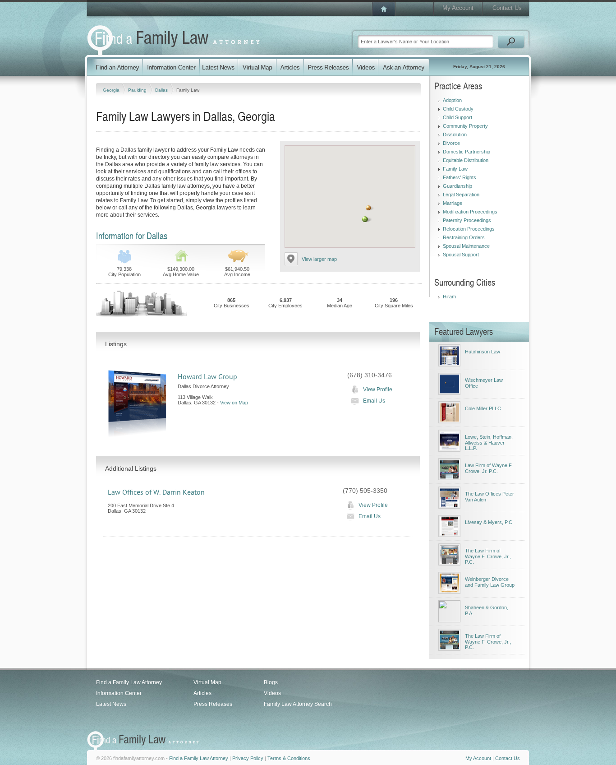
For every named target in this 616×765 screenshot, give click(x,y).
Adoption (452, 100)
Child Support (457, 117)
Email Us (374, 401)
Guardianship (457, 186)
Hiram (449, 296)
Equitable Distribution (465, 160)
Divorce (451, 143)
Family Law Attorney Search (298, 704)
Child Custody (458, 108)
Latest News (111, 704)
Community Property (465, 126)
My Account (457, 8)
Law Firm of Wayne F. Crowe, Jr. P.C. (489, 468)
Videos (272, 693)
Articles (202, 693)
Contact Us (507, 8)
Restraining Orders (464, 237)
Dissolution (455, 134)
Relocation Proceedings (469, 229)
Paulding (138, 90)
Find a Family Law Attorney (129, 682)
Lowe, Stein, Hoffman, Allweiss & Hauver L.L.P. (489, 442)
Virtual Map (207, 682)
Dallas (162, 90)
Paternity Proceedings (467, 220)
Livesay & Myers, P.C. (489, 522)
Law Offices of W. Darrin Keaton (156, 492)
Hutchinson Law (482, 351)
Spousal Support (461, 254)
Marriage (452, 203)
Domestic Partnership (466, 151)
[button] (365, 219)
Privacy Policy (247, 758)
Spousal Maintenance (466, 246)
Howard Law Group (207, 377)
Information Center (119, 693)
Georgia (112, 90)
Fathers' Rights (459, 177)
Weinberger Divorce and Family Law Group (490, 582)
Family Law (455, 169)
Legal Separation (461, 194)
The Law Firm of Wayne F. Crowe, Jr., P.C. (488, 556)
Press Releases (212, 704)
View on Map (234, 402)
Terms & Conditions (288, 758)
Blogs (271, 682)
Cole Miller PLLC (483, 408)
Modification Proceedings (470, 211)
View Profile (377, 389)
